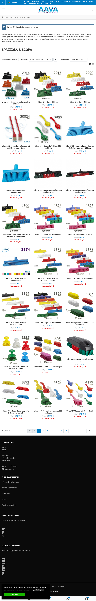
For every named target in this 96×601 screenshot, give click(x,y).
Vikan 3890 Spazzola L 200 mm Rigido (48, 367)
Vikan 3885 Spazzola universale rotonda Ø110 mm (16, 368)
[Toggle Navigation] (4, 10)
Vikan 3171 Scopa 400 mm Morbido (48, 234)
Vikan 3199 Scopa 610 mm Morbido (48, 323)
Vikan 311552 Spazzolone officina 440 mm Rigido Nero (48, 191)
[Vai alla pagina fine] (66, 431)
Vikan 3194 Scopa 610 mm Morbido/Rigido (16, 324)
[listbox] (41, 59)
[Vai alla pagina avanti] (61, 431)
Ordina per (24, 59)
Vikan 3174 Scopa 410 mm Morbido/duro (16, 279)
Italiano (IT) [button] (16, 2)
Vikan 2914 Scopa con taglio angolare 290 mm (16, 103)
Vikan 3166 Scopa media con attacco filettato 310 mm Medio (16, 235)
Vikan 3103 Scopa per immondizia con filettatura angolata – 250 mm (80, 147)
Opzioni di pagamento (10, 488)
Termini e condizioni (9, 505)
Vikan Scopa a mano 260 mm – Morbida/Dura (16, 191)
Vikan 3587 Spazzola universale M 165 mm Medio (80, 324)
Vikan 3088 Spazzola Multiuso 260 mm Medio (48, 147)
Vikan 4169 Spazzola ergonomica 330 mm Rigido (48, 412)
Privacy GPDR (53, 591)
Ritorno (4, 499)
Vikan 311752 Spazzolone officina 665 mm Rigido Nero (80, 191)
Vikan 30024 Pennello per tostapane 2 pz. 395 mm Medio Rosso (16, 147)
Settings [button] (39, 590)
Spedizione (5, 493)
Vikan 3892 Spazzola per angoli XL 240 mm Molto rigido (16, 412)
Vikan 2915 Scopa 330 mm (48, 102)
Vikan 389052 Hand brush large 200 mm (80, 360)
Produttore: (65, 59)
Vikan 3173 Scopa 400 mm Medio (80, 234)
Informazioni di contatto (10, 482)
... (56, 431)
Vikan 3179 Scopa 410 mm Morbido (80, 278)
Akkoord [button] (15, 594)
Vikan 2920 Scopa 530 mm (80, 102)
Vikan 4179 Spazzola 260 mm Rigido (80, 411)
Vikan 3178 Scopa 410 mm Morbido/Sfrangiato (48, 279)
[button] (3, 2)
